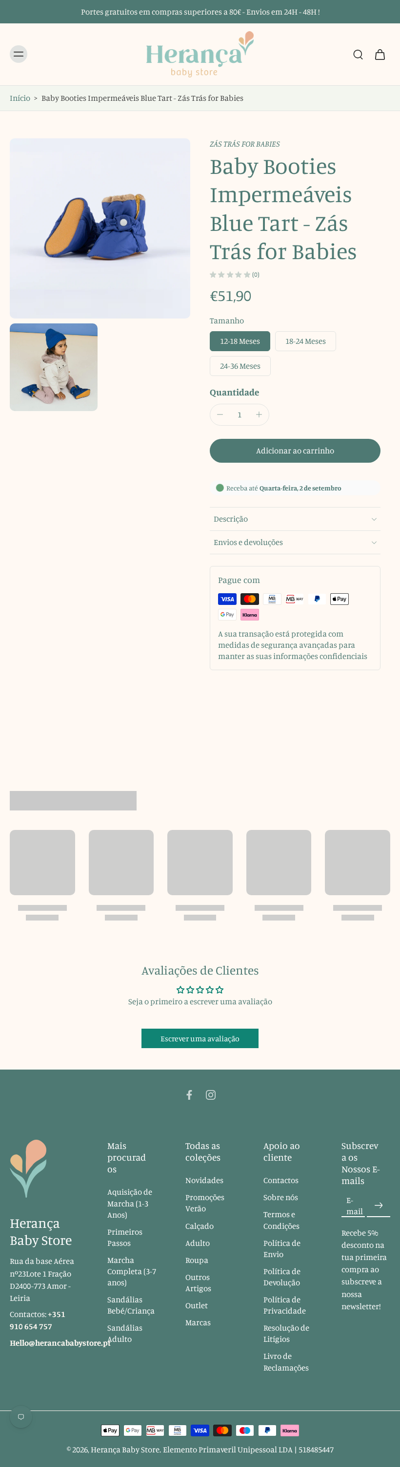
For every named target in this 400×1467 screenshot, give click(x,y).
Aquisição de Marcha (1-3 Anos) (129, 1203)
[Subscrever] (378, 1206)
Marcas (198, 1322)
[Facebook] (189, 1095)
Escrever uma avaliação (200, 1038)
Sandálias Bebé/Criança (131, 1305)
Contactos (281, 1180)
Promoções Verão (204, 1203)
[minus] (220, 414)
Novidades (204, 1180)
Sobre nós (280, 1198)
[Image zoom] (100, 228)
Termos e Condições (281, 1220)
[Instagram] (210, 1095)
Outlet (196, 1305)
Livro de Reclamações (286, 1362)
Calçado (199, 1226)
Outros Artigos (198, 1282)
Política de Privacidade (284, 1305)
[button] (295, 451)
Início (20, 98)
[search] (358, 54)
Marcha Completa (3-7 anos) (131, 1271)
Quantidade (234, 392)
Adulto (197, 1243)
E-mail (354, 1205)
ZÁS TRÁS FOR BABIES (245, 144)
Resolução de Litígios (286, 1333)
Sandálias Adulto (124, 1333)
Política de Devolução (281, 1276)
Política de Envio (281, 1248)
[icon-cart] (379, 54)
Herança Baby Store (125, 1449)
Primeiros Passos (124, 1237)
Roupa (196, 1260)
